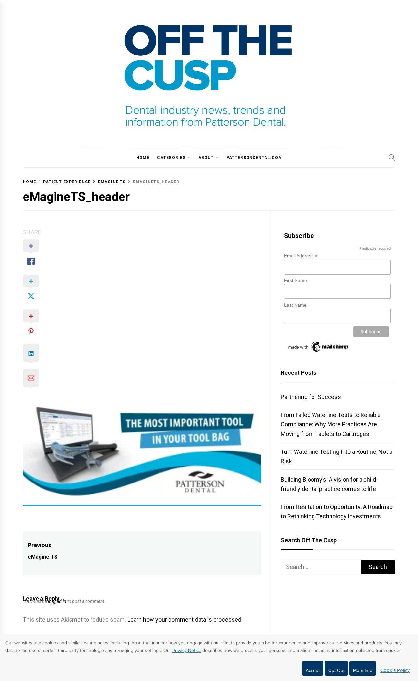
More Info (362, 670)
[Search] (392, 157)
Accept (313, 670)
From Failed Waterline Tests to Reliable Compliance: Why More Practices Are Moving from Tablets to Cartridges (331, 424)
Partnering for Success (311, 396)
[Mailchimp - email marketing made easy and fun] (318, 351)
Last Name (295, 305)
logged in (57, 601)
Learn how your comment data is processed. (185, 619)
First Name (295, 280)
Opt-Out (336, 670)
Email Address (300, 256)
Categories (171, 157)
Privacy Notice (186, 650)
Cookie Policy (395, 670)
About (206, 157)
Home (142, 157)
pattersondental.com (254, 157)
